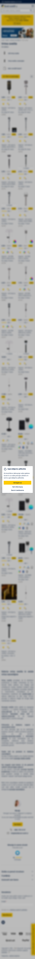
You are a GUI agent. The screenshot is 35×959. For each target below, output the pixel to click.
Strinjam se (17, 483)
